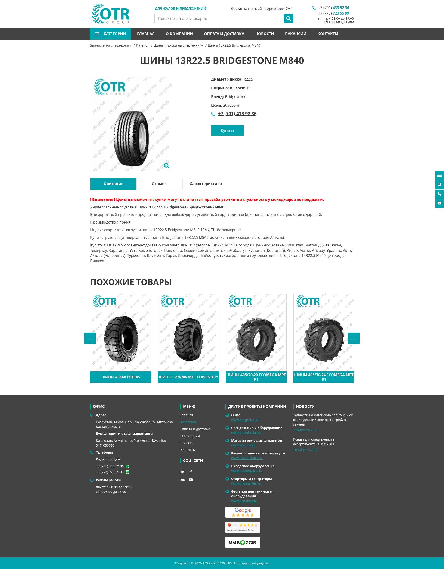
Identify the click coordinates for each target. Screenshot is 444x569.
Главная (146, 33)
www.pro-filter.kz (244, 500)
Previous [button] (90, 338)
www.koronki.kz (243, 445)
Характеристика (206, 183)
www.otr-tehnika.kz (246, 432)
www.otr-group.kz (245, 419)
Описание (113, 183)
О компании (179, 33)
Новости (264, 33)
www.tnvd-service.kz (247, 458)
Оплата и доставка (224, 33)
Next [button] (354, 338)
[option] (131, 129)
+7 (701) (333, 7)
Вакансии (295, 33)
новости (305, 406)
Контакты (328, 33)
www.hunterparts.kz (246, 470)
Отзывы (160, 183)
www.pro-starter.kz (246, 483)
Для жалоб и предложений (180, 9)
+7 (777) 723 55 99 (110, 472)
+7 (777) (333, 13)
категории (115, 33)
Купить (228, 130)
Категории (188, 422)
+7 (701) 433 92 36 (237, 113)
